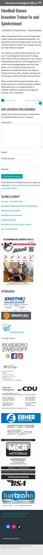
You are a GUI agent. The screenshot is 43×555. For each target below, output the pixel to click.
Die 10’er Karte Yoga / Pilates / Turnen (16, 224)
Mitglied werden (16, 513)
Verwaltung (6, 538)
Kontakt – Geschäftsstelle (11, 201)
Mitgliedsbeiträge (8, 220)
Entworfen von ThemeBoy (10, 548)
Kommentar (6, 122)
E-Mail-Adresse (8, 158)
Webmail (15, 538)
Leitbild (26, 513)
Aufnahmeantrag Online (10, 211)
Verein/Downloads (19, 516)
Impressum (6, 516)
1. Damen (30, 30)
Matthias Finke (20, 30)
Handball (38, 30)
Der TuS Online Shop (9, 229)
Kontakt (5, 513)
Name (4, 152)
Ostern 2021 (8, 100)
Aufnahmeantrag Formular (11, 215)
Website (4, 169)
